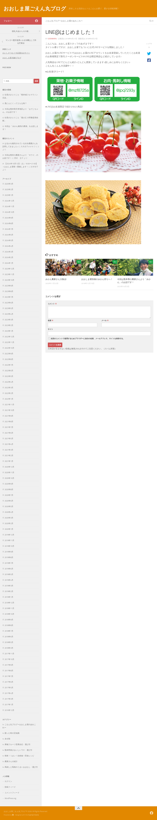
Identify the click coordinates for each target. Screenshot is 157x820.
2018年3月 (9, 648)
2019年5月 (9, 574)
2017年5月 (9, 687)
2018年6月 (9, 637)
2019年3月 (9, 586)
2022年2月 (9, 393)
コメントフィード (12, 793)
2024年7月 (9, 229)
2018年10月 (9, 614)
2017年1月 (9, 704)
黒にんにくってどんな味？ (16, 103)
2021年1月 (9, 461)
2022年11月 (9, 342)
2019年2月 (9, 591)
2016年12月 (9, 710)
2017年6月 (9, 682)
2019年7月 (9, 563)
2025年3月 (9, 184)
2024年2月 (9, 257)
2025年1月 (9, 195)
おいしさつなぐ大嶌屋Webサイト (16, 53)
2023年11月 (9, 274)
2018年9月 (9, 620)
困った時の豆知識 (12, 733)
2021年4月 (9, 444)
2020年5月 (9, 506)
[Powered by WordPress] (13, 815)
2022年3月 (9, 387)
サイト (50, 329)
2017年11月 (9, 654)
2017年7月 (9, 676)
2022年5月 (9, 376)
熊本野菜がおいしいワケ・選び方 (18, 750)
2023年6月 (9, 303)
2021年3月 (9, 450)
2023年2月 (9, 325)
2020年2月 (9, 523)
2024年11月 (9, 206)
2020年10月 (9, 478)
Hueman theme (33, 815)
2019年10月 (9, 546)
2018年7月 (9, 631)
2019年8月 (9, 557)
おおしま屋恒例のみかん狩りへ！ (97, 279)
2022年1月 (9, 399)
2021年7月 (9, 427)
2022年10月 (9, 348)
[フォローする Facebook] (36, 20)
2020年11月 (9, 472)
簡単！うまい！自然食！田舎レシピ (19, 756)
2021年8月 (9, 421)
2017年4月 (9, 693)
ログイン (8, 781)
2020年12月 (9, 467)
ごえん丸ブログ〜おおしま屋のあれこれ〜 (64, 21)
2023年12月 (9, 269)
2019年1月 (9, 597)
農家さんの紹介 (11, 761)
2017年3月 (9, 699)
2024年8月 (9, 223)
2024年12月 (9, 201)
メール (105, 320)
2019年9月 (9, 552)
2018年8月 (9, 625)
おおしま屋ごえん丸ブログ (35, 9)
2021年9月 (9, 416)
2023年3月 (9, 320)
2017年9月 (9, 665)
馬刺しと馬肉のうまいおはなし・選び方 (21, 767)
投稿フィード (10, 787)
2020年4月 (9, 512)
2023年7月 (9, 297)
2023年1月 (9, 331)
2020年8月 (9, 489)
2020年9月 (9, 484)
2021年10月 (9, 410)
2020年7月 (9, 495)
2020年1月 (9, 529)
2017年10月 (9, 659)
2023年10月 (9, 280)
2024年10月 (9, 212)
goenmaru (52, 39)
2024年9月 (9, 218)
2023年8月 (9, 291)
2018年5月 (9, 642)
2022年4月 (9, 382)
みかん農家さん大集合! (56, 279)
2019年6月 (9, 569)
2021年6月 (9, 433)
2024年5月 (9, 240)
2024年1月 (9, 263)
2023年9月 (9, 286)
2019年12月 (9, 535)
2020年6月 (9, 501)
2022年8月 (9, 359)
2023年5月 (9, 308)
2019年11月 (9, 540)
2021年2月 (9, 455)
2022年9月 (9, 354)
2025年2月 (9, 189)
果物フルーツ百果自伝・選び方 (17, 744)
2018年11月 (9, 608)
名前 (50, 320)
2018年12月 (9, 603)
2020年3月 (9, 518)
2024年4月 (9, 246)
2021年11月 (9, 404)
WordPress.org (10, 798)
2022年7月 (9, 365)
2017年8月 (9, 671)
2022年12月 (9, 337)
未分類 (7, 739)
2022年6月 (9, 371)
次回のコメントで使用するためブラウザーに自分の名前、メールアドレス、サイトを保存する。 (88, 339)
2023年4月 (9, 314)
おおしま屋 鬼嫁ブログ (11, 58)
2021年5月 (9, 438)
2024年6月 (9, 235)
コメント (52, 304)
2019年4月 (9, 580)
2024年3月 (9, 252)
